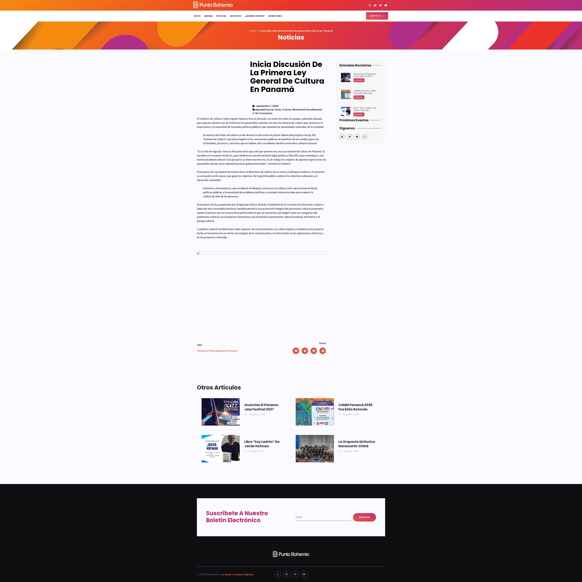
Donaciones (275, 16)
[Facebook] (375, 5)
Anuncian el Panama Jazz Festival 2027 (261, 407)
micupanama (217, 350)
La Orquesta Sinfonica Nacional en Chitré (356, 443)
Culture (286, 109)
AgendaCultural (264, 109)
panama (232, 350)
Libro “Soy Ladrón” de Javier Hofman (261, 443)
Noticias (221, 16)
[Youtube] (386, 5)
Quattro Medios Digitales (239, 574)
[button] (296, 351)
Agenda (208, 16)
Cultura (203, 350)
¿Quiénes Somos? (255, 16)
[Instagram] (370, 5)
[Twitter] (380, 5)
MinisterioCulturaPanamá (307, 109)
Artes (278, 109)
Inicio (197, 16)
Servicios (235, 16)
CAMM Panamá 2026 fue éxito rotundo (355, 407)
